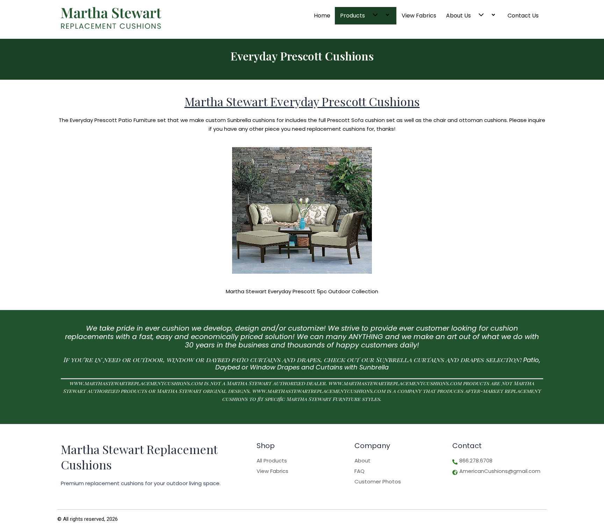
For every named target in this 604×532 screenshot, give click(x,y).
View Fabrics (419, 16)
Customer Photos (377, 482)
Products (352, 16)
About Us (458, 16)
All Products (272, 461)
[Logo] (111, 18)
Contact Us (523, 16)
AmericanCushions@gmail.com (499, 471)
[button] (374, 16)
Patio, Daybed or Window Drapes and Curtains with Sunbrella (377, 363)
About (362, 461)
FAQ (359, 471)
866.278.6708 (475, 461)
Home (322, 16)
